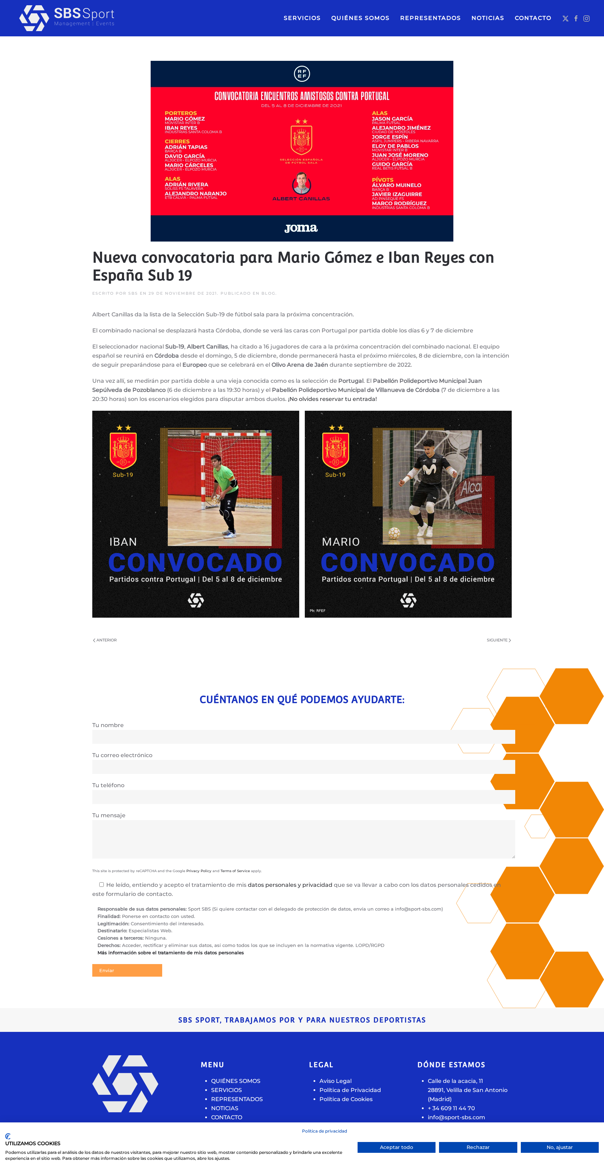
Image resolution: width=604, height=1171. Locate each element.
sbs (133, 293)
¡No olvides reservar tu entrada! (332, 399)
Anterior (106, 640)
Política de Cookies (346, 1099)
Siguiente (497, 640)
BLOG (268, 293)
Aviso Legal (335, 1081)
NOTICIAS (488, 18)
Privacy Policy (198, 871)
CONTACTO (533, 18)
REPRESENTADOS (237, 1099)
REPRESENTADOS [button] (430, 18)
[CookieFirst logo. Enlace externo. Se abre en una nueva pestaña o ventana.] (7, 1136)
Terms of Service (235, 871)
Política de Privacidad (350, 1090)
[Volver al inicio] (80, 18)
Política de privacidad (324, 1131)
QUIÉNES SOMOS (360, 18)
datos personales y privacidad (290, 885)
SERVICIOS (302, 18)
